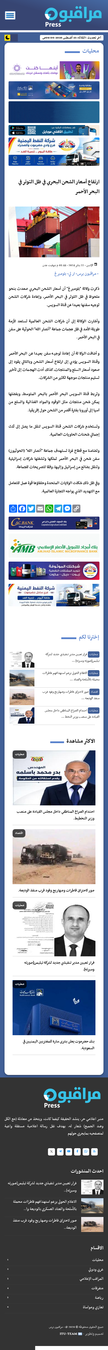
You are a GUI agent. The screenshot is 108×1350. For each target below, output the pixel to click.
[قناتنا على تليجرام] (60, 1151)
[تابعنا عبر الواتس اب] (86, 1151)
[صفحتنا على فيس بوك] (77, 1151)
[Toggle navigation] (10, 15)
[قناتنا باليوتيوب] (69, 1151)
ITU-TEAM (68, 1334)
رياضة (99, 1297)
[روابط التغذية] (94, 1151)
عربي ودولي (95, 1269)
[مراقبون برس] (71, 15)
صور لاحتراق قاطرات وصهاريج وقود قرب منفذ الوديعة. (56, 890)
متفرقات (97, 1288)
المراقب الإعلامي (91, 1278)
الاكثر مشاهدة (81, 741)
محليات (97, 1260)
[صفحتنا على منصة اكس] (51, 1151)
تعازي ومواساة (93, 1307)
